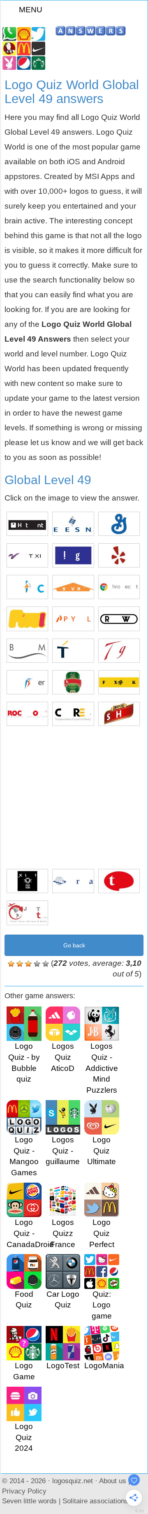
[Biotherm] (27, 651)
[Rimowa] (119, 619)
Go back (74, 945)
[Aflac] (27, 587)
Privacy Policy (24, 1491)
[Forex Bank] (119, 682)
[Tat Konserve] (119, 881)
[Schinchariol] (119, 714)
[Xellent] (27, 881)
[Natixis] (27, 555)
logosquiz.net (72, 1481)
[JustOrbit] (27, 913)
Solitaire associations (95, 1501)
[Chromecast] (119, 587)
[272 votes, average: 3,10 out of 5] (11, 963)
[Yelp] (119, 555)
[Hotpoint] (27, 524)
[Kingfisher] (27, 682)
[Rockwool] (27, 714)
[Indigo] (73, 555)
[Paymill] (73, 619)
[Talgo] (119, 651)
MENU (30, 9)
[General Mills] (119, 524)
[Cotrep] (73, 714)
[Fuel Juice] (27, 619)
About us (112, 1481)
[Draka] (73, 881)
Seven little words (29, 1501)
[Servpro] (73, 587)
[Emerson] (73, 524)
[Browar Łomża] (73, 682)
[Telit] (73, 651)
